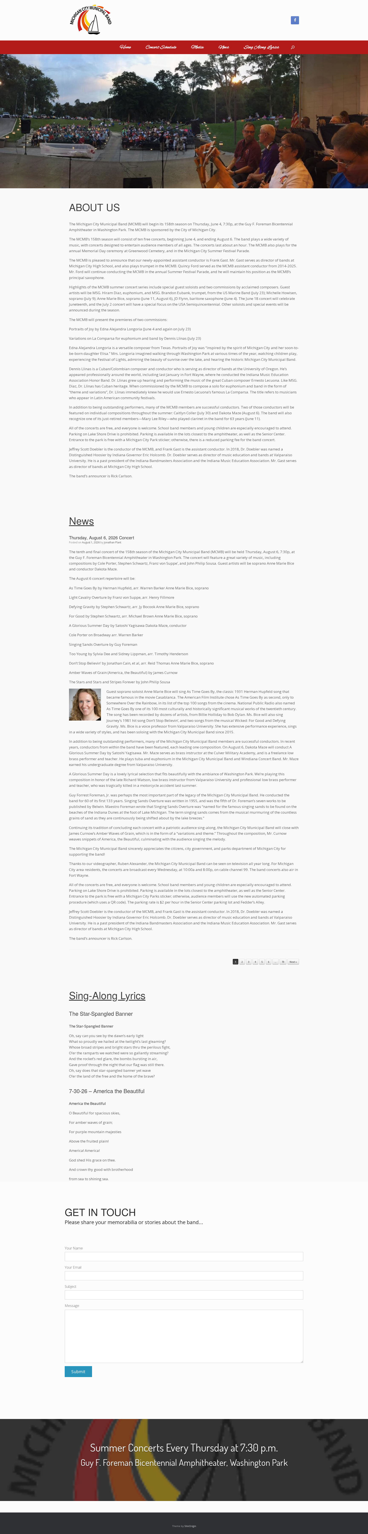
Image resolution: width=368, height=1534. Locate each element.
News (223, 47)
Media (197, 47)
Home (125, 47)
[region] (184, 121)
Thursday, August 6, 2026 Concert (101, 537)
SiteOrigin (190, 1525)
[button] (292, 47)
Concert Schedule (161, 47)
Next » (293, 961)
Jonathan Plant (112, 542)
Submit (78, 1371)
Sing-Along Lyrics (107, 994)
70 (283, 961)
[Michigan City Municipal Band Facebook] (295, 20)
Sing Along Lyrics (261, 47)
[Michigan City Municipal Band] (90, 20)
